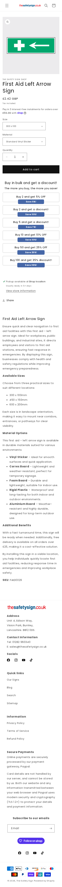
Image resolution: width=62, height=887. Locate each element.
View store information (21, 291)
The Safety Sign (24, 880)
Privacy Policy (15, 723)
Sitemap (12, 703)
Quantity (7, 150)
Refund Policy (15, 738)
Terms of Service (18, 731)
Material (7, 134)
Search (11, 695)
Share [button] (10, 300)
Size (5, 119)
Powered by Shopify (44, 880)
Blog (9, 687)
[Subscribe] (50, 828)
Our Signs (13, 679)
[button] (7, 5)
